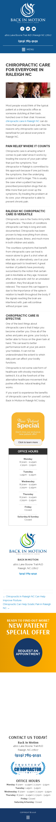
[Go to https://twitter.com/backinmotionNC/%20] (28, 29)
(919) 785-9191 (28, 41)
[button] (28, 652)
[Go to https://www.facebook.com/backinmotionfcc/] (22, 29)
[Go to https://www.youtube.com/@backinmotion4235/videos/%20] (34, 29)
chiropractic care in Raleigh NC (22, 121)
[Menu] (28, 817)
